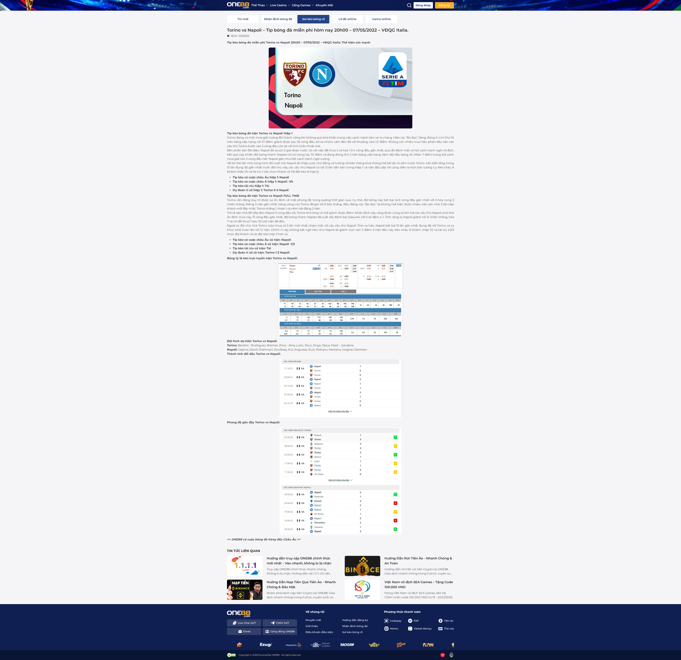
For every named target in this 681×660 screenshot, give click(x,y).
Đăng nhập (423, 5)
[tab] (243, 19)
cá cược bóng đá (255, 539)
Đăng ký (444, 5)
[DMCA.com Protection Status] (231, 655)
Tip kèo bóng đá (239, 42)
